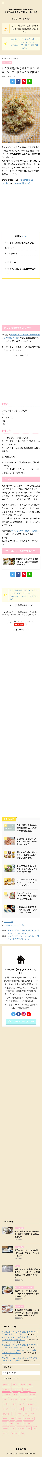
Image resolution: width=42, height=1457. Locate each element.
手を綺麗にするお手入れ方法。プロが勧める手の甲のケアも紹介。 (27, 841)
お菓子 (23, 1385)
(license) (26, 183)
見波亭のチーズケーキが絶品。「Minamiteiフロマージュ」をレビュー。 (27, 1253)
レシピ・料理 (8, 922)
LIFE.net (21, 1448)
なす (15, 1394)
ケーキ (23, 1399)
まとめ (11, 262)
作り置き (22, 925)
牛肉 (11, 1423)
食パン (5, 1433)
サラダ (13, 1404)
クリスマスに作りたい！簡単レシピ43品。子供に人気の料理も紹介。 (27, 869)
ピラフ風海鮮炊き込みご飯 (20, 243)
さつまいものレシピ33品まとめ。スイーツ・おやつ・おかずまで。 (27, 882)
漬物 (19, 1418)
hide (24, 236)
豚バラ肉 (21, 1428)
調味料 (5, 1428)
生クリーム (28, 1423)
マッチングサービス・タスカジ (25, 531)
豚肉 (28, 1428)
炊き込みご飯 (29, 1418)
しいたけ (27, 1389)
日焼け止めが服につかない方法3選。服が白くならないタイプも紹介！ (27, 910)
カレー (5, 1399)
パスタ (35, 1409)
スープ (21, 1404)
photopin (17, 183)
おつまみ (6, 1385)
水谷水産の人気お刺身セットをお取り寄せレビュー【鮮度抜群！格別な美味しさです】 (27, 1313)
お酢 (30, 1385)
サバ (30, 1399)
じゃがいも (7, 1394)
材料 (11, 248)
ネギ (27, 1409)
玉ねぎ (18, 1423)
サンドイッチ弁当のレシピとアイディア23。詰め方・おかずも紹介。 (27, 896)
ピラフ (16, 925)
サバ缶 (5, 1404)
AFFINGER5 (31, 1454)
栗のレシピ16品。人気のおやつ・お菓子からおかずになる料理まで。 (27, 855)
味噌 (19, 1414)
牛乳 (4, 1423)
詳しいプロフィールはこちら (21, 1021)
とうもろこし (8, 925)
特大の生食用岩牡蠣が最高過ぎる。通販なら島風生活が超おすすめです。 (27, 1234)
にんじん (24, 1394)
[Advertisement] (21, 208)
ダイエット (31, 1404)
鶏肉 (22, 1433)
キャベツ (14, 1399)
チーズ (5, 1409)
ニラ (20, 1409)
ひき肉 (32, 1394)
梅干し (5, 1418)
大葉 (32, 1414)
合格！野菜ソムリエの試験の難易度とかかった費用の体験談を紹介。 (27, 828)
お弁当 (15, 1385)
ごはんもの (16, 1389)
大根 (26, 1414)
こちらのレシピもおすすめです (21, 270)
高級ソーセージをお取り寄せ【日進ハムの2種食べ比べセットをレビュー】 (27, 1293)
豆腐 (12, 1428)
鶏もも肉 (14, 1433)
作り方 (12, 253)
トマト (13, 1409)
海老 (12, 1418)
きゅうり (6, 1389)
